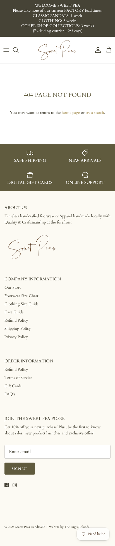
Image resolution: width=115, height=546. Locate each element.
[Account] (96, 50)
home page (71, 112)
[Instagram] (15, 485)
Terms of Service (18, 377)
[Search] (18, 50)
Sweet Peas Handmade (30, 527)
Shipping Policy (17, 328)
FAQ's (9, 394)
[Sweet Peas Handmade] (57, 50)
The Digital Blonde (77, 527)
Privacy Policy (16, 337)
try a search (95, 112)
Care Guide (13, 312)
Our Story (12, 287)
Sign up (20, 468)
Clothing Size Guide (21, 304)
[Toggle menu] (6, 50)
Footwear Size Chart (21, 296)
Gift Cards (12, 386)
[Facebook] (6, 485)
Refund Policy (16, 320)
